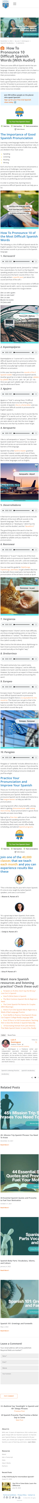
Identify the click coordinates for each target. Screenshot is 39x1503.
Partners (5, 1466)
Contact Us (31, 1495)
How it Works (6, 1463)
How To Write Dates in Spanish (14, 996)
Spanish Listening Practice (10, 1070)
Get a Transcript (7, 1457)
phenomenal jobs (19, 808)
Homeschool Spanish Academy (20, 1046)
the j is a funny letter (23, 405)
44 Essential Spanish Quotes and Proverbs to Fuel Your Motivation (18, 1199)
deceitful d (29, 526)
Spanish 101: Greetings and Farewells (16, 1323)
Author (3, 1035)
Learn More (32, 1442)
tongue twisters (9, 799)
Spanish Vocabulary (7, 43)
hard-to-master (20, 451)
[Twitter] (36, 1042)
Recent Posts (12, 1035)
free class (14, 817)
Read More (4, 1145)
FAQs (3, 1460)
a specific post (17, 277)
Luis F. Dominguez (23, 41)
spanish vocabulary (28, 1070)
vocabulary (5, 1074)
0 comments (20, 43)
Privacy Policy (22, 1495)
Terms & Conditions (9, 1495)
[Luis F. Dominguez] (6, 1041)
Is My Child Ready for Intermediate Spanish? (18, 1477)
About (4, 1454)
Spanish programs (26, 827)
